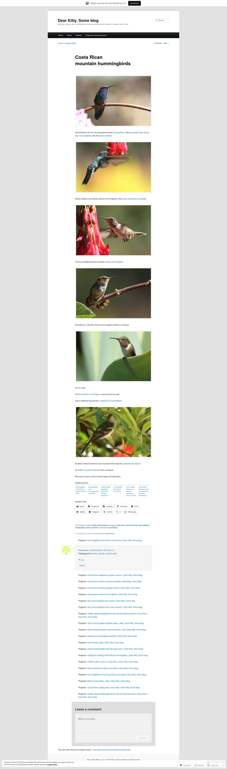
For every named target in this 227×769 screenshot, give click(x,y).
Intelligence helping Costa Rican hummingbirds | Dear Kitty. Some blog (117, 655)
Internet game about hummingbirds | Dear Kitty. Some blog (112, 594)
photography (80, 527)
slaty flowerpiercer (131, 198)
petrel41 (95, 527)
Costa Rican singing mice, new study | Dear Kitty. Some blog (113, 687)
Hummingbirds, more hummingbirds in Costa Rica (93, 490)
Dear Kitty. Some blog (78, 20)
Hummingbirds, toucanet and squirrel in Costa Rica (81, 490)
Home (60, 35)
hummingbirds (85, 135)
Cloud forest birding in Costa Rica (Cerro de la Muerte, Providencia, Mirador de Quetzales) (144, 491)
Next (166, 43)
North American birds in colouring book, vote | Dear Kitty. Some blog (116, 629)
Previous (157, 43)
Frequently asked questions (96, 35)
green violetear (105, 135)
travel (87, 527)
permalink (113, 527)
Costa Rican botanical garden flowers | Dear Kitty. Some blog (113, 587)
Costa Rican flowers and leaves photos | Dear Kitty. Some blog (114, 581)
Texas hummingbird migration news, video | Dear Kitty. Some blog (115, 623)
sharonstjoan (83, 550)
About (69, 35)
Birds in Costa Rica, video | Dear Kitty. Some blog (108, 680)
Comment (143, 738)
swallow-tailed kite (92, 470)
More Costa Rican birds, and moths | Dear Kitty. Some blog (112, 668)
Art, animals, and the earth (105, 553)
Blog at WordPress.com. (96, 760)
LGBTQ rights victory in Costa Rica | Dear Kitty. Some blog (112, 661)
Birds (95, 525)
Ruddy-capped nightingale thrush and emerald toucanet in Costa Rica (105, 491)
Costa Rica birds (131, 525)
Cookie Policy (52, 764)
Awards (78, 35)
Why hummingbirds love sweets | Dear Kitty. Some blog (111, 600)
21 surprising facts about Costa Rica (117, 489)
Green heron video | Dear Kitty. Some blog (105, 642)
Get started (134, 3)
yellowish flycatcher (131, 463)
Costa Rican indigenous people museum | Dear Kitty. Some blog (114, 575)
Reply (82, 565)
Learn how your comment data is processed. (111, 749)
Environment (102, 525)
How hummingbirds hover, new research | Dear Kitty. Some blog (114, 607)
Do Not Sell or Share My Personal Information (123, 760)
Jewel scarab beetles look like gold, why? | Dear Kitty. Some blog (115, 648)
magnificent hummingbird (110, 400)
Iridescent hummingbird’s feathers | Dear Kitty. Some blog (112, 636)
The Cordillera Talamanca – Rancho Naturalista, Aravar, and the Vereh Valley (131, 491)
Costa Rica (119, 132)
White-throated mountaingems (88, 394)
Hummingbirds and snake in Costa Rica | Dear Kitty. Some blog (114, 540)
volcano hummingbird (113, 261)
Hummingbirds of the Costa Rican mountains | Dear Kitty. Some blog (116, 674)
